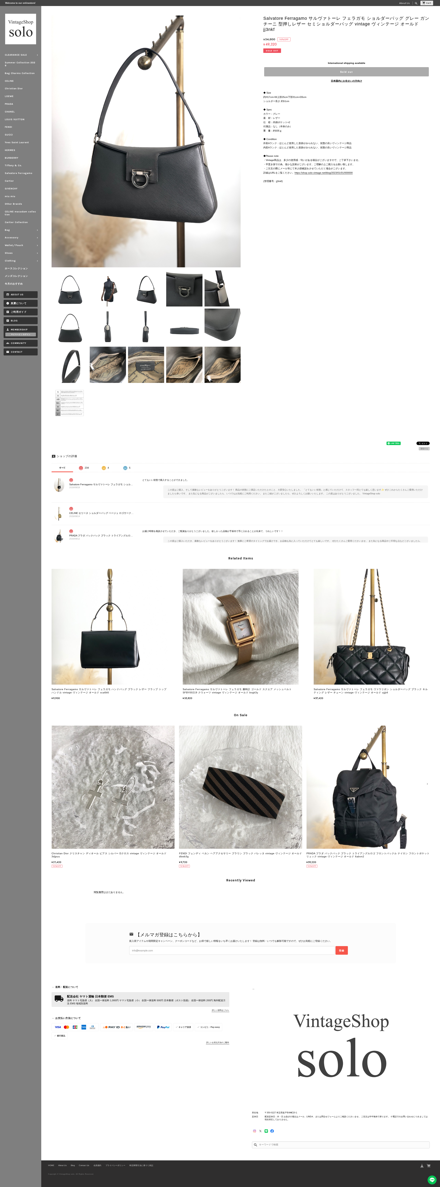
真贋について (19, 303)
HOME (51, 1165)
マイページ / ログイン (20, 334)
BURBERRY (11, 157)
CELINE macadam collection (20, 213)
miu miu (10, 196)
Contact (16, 352)
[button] (54, 784)
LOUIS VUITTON (15, 119)
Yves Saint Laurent (17, 142)
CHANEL (10, 111)
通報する (424, 449)
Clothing (10, 260)
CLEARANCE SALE (16, 54)
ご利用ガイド (19, 312)
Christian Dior (14, 88)
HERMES (10, 150)
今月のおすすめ (14, 283)
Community (18, 343)
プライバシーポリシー (115, 1165)
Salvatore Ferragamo (18, 173)
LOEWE (9, 96)
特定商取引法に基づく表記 (141, 1165)
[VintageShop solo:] (341, 1048)
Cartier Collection (16, 222)
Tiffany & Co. (13, 165)
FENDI (8, 127)
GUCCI (9, 134)
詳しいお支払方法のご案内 (217, 1042)
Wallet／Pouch (14, 245)
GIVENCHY (11, 188)
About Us (404, 3)
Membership (19, 329)
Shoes (9, 253)
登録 (341, 950)
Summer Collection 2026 (20, 64)
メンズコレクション (16, 276)
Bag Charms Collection (20, 73)
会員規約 (97, 1165)
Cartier (9, 180)
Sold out (346, 71)
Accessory (11, 237)
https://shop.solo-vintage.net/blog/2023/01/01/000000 (324, 172)
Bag (7, 230)
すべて (62, 468)
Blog (14, 320)
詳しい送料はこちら (220, 1010)
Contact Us (84, 1165)
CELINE (9, 80)
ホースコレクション (16, 268)
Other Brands (13, 203)
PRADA (9, 104)
